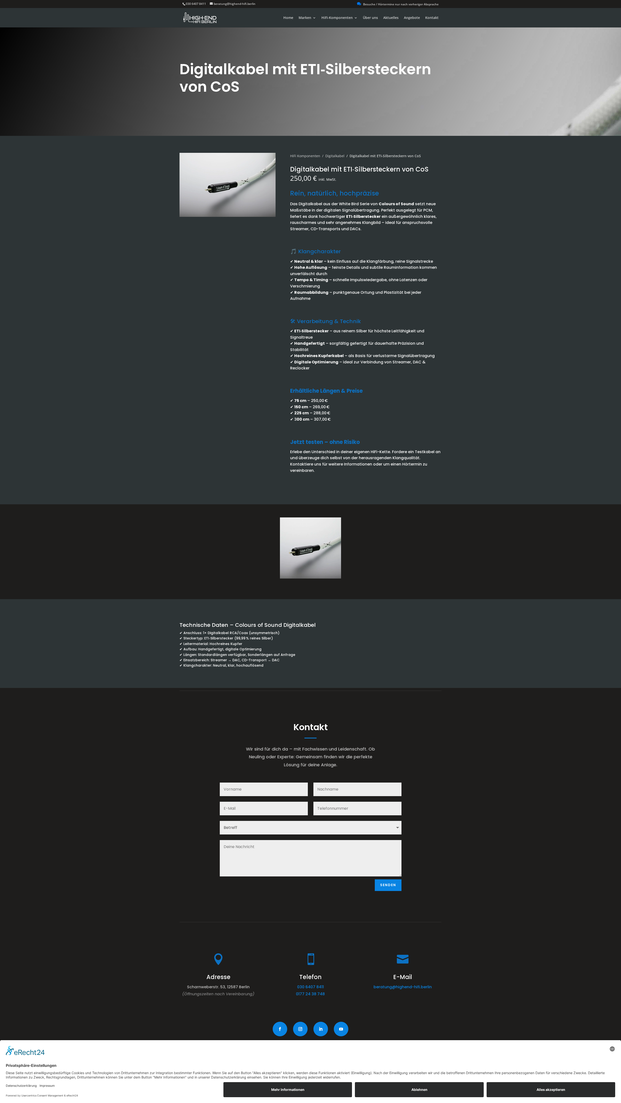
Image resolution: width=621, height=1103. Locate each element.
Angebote (412, 18)
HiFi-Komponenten (337, 18)
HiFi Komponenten (305, 156)
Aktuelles (391, 18)
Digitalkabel (334, 156)
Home (288, 18)
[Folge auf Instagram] (300, 1029)
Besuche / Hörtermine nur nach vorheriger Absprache (398, 4)
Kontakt (432, 18)
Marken (305, 18)
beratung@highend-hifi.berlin (403, 987)
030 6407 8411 (196, 4)
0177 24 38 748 (310, 994)
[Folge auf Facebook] (280, 1029)
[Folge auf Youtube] (341, 1029)
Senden (388, 884)
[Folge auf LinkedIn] (320, 1029)
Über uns (370, 18)
